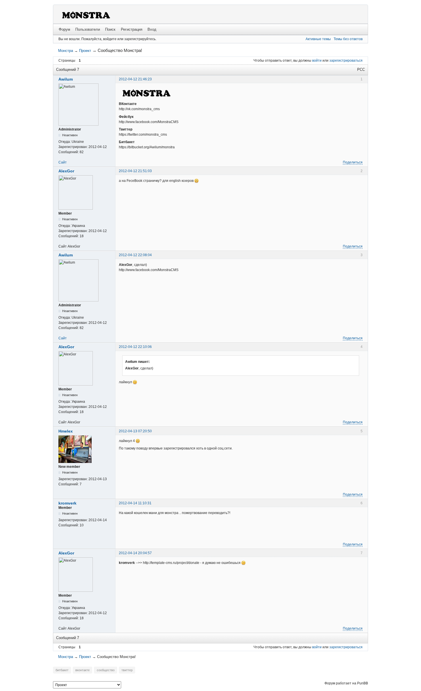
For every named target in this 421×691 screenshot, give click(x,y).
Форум (64, 29)
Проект (85, 50)
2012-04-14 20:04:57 (135, 553)
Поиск (110, 29)
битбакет (62, 670)
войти (317, 61)
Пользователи (87, 29)
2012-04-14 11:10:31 (135, 503)
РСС (361, 69)
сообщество (106, 670)
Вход (151, 29)
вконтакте (82, 670)
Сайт (62, 162)
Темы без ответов (348, 39)
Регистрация (131, 29)
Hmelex (65, 431)
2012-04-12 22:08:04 (135, 255)
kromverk (67, 503)
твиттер (127, 670)
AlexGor (66, 171)
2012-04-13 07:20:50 (135, 431)
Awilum (65, 79)
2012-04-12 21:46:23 (135, 79)
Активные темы (318, 39)
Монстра (65, 50)
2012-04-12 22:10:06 (135, 347)
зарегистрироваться (346, 61)
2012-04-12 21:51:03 (135, 171)
